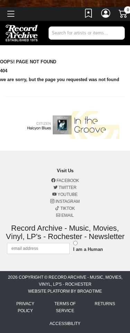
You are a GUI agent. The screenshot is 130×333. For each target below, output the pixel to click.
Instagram (67, 201)
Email (67, 215)
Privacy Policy (25, 307)
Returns (105, 303)
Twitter (67, 187)
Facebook (67, 180)
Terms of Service (65, 307)
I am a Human (88, 249)
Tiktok (67, 208)
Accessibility (65, 323)
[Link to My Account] (106, 15)
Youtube (67, 194)
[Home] (21, 32)
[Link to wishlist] (89, 15)
